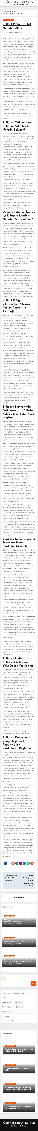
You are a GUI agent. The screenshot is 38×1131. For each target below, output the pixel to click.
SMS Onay (5, 1016)
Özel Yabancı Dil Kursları (20, 2)
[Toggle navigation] (2, 3)
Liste (4, 998)
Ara (3, 978)
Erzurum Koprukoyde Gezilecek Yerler (18, 942)
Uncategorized (8, 20)
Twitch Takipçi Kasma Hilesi (11, 1021)
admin (7, 33)
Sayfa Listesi (6, 1011)
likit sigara (6, 857)
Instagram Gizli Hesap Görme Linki (13, 993)
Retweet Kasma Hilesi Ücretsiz (12, 1007)
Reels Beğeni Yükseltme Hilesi (12, 1002)
